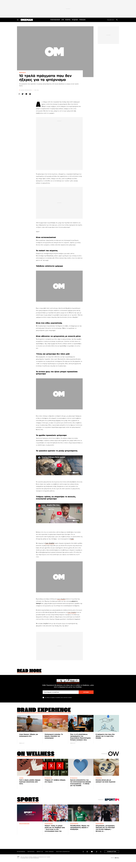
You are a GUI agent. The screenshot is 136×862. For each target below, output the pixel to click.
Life (62, 19)
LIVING (21, 778)
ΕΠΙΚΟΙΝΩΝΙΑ (21, 851)
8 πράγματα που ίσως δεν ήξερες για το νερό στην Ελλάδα (105, 736)
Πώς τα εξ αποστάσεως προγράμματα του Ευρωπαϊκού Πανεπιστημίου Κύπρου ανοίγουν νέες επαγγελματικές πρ (80, 738)
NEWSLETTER (111, 851)
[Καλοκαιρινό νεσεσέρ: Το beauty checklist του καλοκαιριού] (55, 723)
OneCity (68, 19)
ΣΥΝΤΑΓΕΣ (99, 778)
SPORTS (28, 799)
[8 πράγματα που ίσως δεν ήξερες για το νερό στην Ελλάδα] (106, 723)
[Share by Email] (30, 94)
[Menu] (17, 20)
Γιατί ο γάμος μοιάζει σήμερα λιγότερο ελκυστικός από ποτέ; (29, 781)
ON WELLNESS (35, 754)
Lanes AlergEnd (49, 543)
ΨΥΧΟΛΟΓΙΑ (48, 778)
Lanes (72, 539)
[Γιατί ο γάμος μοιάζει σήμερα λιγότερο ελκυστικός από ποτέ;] (29, 767)
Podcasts (82, 19)
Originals (75, 19)
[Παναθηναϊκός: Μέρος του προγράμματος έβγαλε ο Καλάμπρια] (81, 812)
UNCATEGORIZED (24, 823)
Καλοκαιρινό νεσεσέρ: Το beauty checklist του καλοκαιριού (54, 736)
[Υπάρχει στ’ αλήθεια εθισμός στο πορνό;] (55, 767)
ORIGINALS (22, 72)
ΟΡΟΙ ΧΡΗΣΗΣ (49, 851)
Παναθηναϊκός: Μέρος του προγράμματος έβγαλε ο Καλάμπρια (79, 827)
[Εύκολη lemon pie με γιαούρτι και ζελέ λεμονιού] (106, 767)
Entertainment (55, 19)
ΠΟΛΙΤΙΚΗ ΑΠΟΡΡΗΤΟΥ (63, 851)
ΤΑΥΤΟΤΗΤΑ (30, 851)
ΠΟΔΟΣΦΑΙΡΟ (49, 823)
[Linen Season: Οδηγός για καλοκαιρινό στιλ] (29, 723)
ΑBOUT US (40, 851)
